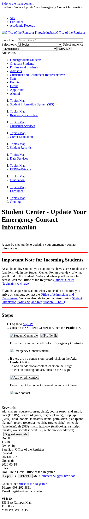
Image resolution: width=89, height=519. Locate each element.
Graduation (17, 180)
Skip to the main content (17, 3)
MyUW (28, 324)
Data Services (19, 158)
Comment (45, 476)
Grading (15, 201)
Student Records (20, 147)
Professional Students (24, 67)
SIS (12, 18)
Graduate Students (22, 63)
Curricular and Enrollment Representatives (37, 75)
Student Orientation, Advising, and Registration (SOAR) (42, 300)
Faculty (15, 82)
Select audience (73, 44)
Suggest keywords (16, 434)
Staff (13, 78)
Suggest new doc (64, 476)
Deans (14, 86)
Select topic (9, 44)
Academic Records (22, 25)
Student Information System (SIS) (32, 104)
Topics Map (17, 100)
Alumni (15, 93)
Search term (9, 40)
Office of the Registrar (32, 484)
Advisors (16, 71)
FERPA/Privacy (20, 169)
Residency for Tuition (24, 115)
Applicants (17, 90)
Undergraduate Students (25, 60)
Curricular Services (22, 126)
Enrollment (17, 22)
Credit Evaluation (21, 137)
